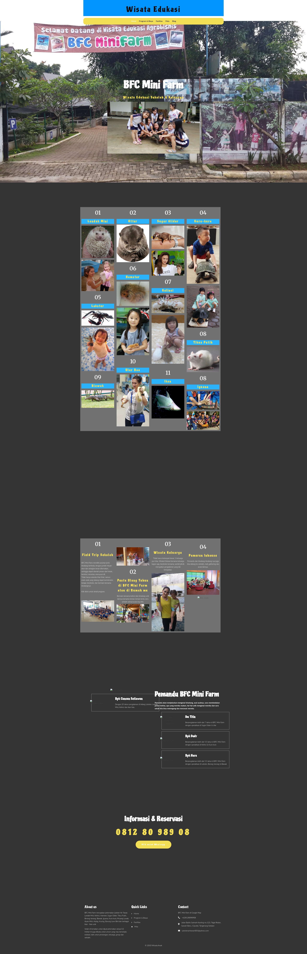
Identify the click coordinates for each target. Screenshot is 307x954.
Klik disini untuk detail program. (93, 592)
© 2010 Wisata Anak (153, 945)
